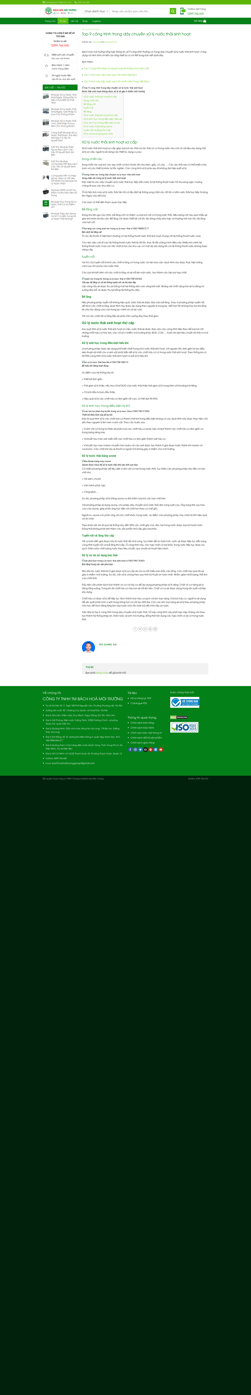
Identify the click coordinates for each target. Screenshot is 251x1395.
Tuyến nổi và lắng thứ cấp (97, 129)
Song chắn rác (91, 100)
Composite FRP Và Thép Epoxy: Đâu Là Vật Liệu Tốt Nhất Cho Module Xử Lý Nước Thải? (64, 179)
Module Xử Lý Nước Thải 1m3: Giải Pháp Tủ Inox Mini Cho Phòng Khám (63, 123)
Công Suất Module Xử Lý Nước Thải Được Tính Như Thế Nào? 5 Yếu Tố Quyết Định (64, 136)
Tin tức (63, 20)
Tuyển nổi (88, 107)
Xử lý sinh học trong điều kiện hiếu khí (103, 118)
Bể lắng (87, 111)
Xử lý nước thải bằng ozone (98, 126)
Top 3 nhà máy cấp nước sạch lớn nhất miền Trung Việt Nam (116, 81)
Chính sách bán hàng (142, 722)
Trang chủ (50, 20)
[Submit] (173, 11)
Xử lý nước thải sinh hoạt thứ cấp (101, 115)
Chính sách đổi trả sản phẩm (146, 737)
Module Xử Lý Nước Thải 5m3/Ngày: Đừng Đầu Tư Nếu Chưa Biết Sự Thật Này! (64, 98)
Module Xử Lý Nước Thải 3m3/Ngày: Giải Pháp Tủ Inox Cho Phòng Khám (63, 111)
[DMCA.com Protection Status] (179, 716)
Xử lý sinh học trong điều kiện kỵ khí (102, 122)
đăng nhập (102, 672)
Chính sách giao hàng (142, 742)
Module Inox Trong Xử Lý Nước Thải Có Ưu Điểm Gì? (63, 204)
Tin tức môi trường (90, 29)
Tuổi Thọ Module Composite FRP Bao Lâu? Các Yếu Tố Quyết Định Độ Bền (64, 165)
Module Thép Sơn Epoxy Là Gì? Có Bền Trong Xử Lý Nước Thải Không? (63, 216)
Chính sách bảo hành (142, 727)
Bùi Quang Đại (110, 42)
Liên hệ (74, 20)
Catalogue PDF (139, 702)
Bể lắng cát (90, 104)
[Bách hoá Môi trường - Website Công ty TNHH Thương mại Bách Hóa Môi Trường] (60, 11)
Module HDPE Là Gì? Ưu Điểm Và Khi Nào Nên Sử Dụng (64, 192)
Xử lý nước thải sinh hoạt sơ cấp (100, 96)
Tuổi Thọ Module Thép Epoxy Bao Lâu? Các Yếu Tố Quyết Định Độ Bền (62, 150)
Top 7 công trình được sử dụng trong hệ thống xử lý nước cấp (116, 68)
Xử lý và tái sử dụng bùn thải (98, 133)
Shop (85, 20)
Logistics (96, 20)
